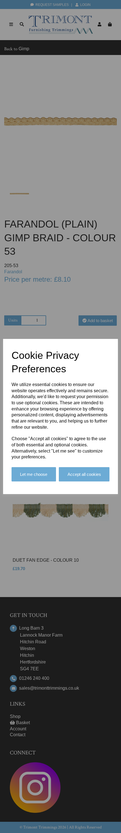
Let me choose (33, 474)
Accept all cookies (84, 474)
